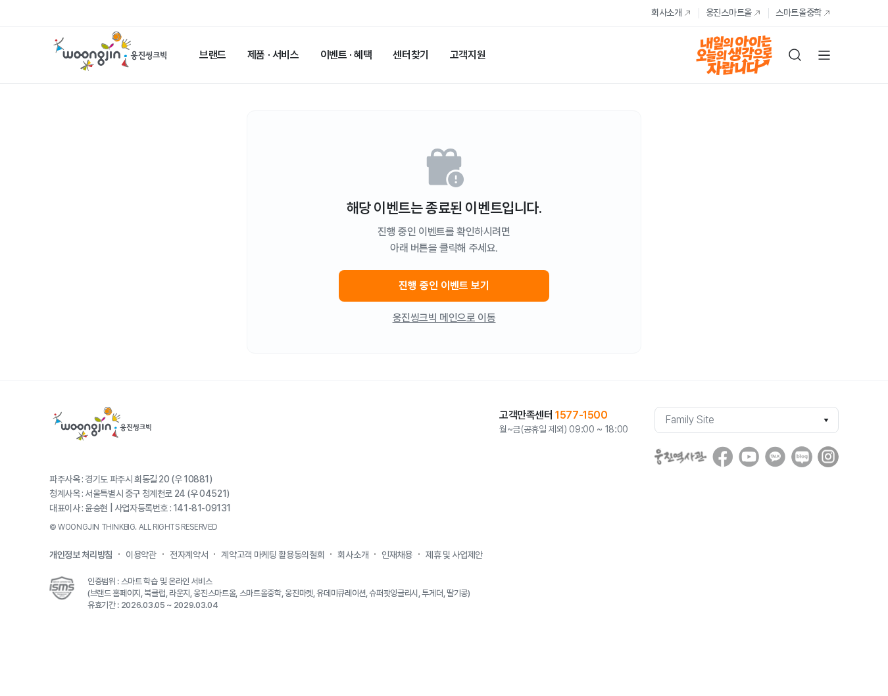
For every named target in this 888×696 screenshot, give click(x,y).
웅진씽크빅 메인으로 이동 (444, 318)
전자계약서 (189, 554)
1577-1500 (581, 415)
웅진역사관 (680, 456)
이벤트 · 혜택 (346, 55)
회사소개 (666, 12)
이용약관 (141, 554)
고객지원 (467, 55)
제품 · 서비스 (273, 55)
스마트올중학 (799, 12)
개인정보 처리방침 (80, 554)
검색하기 (795, 55)
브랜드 (212, 55)
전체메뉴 (824, 55)
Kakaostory (775, 456)
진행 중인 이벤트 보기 (444, 285)
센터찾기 (410, 55)
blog (801, 456)
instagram (828, 456)
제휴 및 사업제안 (454, 554)
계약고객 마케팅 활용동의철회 (272, 554)
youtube (749, 456)
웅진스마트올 (729, 12)
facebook (722, 456)
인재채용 (397, 554)
